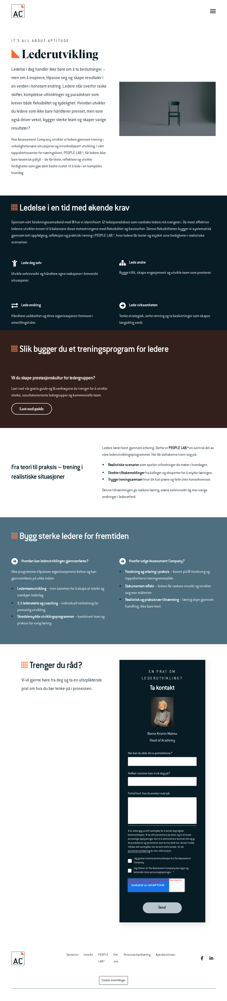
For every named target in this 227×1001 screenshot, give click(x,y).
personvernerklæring (139, 851)
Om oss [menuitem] (116, 958)
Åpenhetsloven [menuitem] (165, 955)
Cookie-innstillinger (113, 980)
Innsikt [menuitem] (88, 955)
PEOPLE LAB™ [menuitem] (103, 958)
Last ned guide (32, 408)
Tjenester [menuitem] (72, 955)
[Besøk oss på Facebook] (202, 958)
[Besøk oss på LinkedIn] (211, 958)
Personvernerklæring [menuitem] (137, 955)
